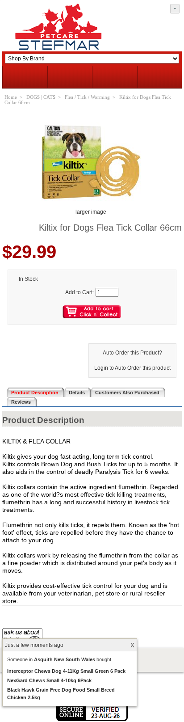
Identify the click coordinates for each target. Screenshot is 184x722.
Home (10, 97)
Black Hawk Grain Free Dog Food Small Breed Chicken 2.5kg (61, 693)
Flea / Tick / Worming (87, 97)
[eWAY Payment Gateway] (92, 719)
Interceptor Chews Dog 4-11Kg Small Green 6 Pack (66, 671)
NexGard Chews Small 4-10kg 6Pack (49, 680)
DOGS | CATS (40, 97)
